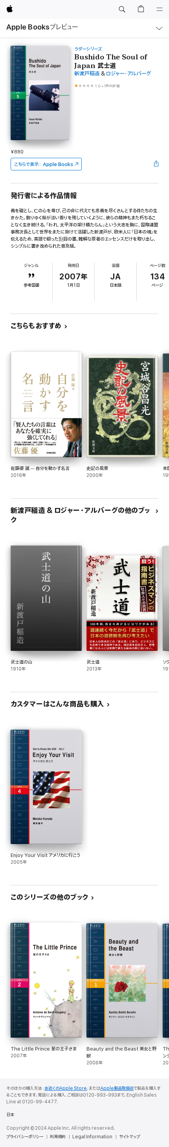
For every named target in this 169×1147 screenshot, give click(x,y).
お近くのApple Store (65, 1088)
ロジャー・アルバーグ (128, 73)
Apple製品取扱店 (117, 1088)
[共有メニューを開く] (156, 164)
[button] (121, 9)
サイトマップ (129, 1137)
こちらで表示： (43, 164)
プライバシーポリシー (24, 1137)
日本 (10, 1114)
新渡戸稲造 (87, 73)
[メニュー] (159, 9)
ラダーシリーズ (88, 49)
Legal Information (92, 1137)
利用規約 (58, 1137)
